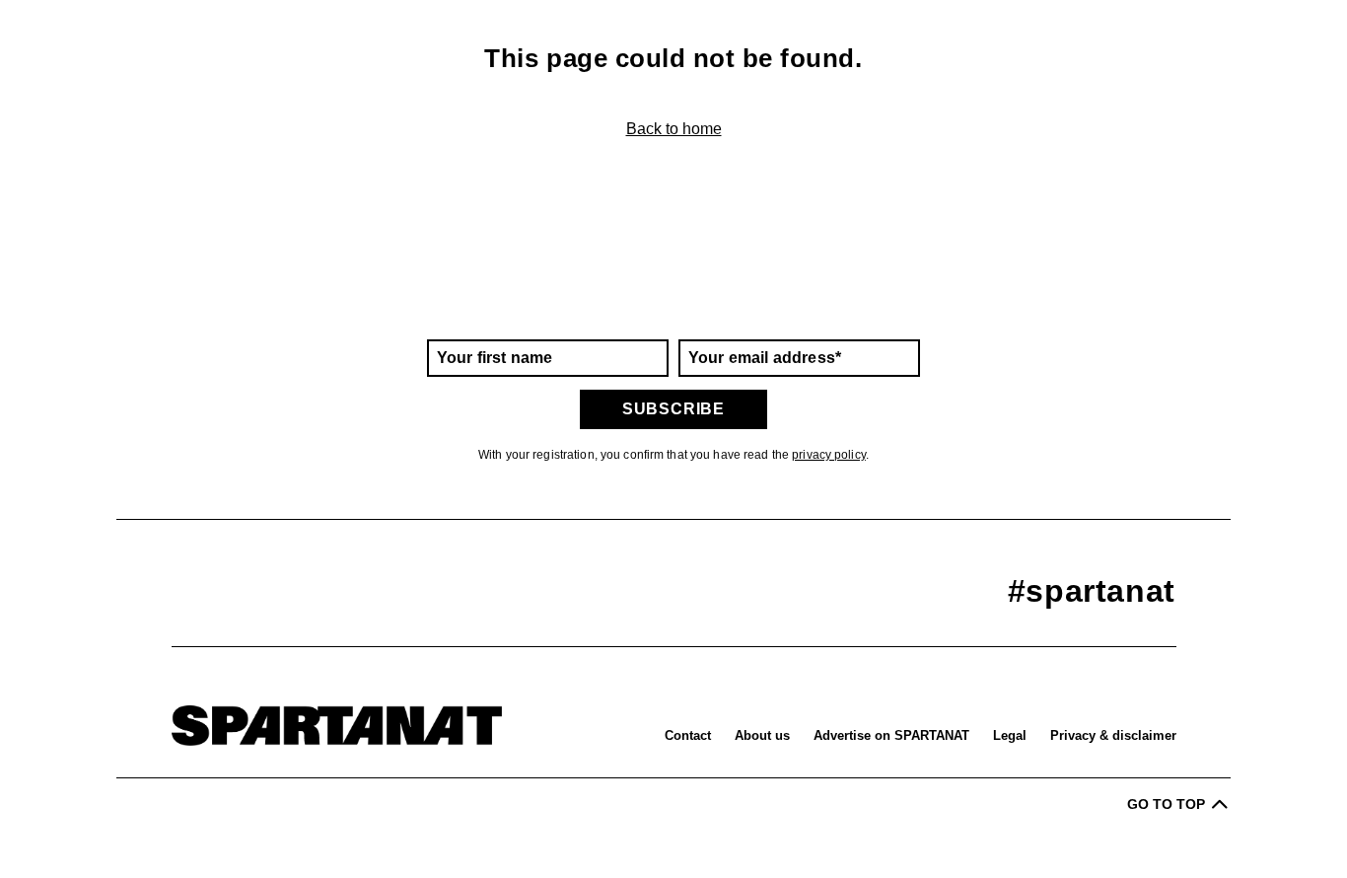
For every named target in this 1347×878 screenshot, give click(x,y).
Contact (688, 735)
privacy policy (829, 455)
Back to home (674, 128)
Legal (1010, 735)
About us (762, 735)
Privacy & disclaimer (1113, 735)
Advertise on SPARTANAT (891, 735)
